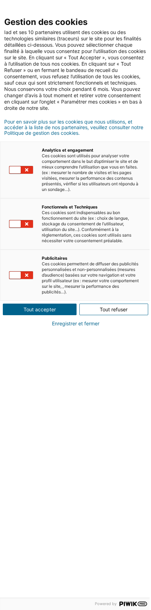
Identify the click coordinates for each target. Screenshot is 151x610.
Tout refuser (113, 309)
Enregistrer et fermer (75, 323)
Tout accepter (40, 309)
